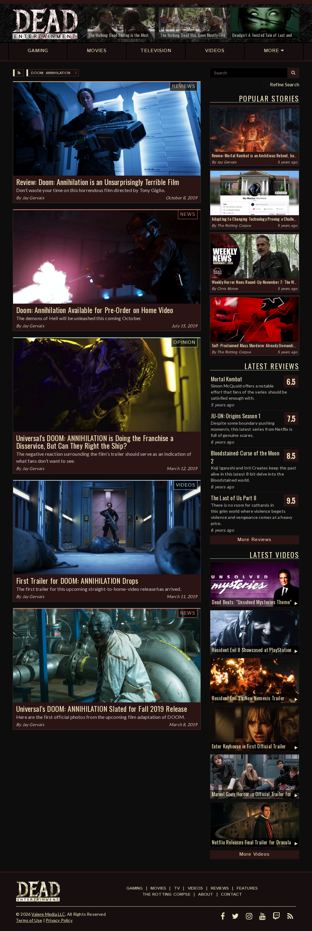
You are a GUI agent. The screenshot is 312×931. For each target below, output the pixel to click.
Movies (158, 888)
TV (177, 888)
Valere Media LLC (48, 914)
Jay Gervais (33, 197)
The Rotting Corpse (234, 225)
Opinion (184, 342)
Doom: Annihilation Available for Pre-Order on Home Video (94, 309)
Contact (231, 894)
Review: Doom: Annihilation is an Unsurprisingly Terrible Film (97, 181)
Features (247, 888)
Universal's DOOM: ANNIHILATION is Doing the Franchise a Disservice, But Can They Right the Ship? (94, 441)
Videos (185, 485)
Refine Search (284, 84)
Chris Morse (227, 288)
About (205, 894)
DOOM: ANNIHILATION (50, 73)
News (187, 214)
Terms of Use (29, 920)
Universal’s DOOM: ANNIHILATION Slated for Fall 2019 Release (101, 708)
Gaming (134, 888)
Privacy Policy (59, 920)
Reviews (183, 86)
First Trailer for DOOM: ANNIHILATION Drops (77, 580)
